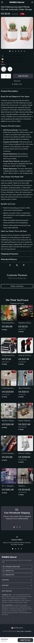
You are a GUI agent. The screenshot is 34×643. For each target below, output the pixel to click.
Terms (18, 631)
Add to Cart (25, 640)
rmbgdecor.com (7, 594)
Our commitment (7, 605)
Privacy (22, 631)
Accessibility (28, 631)
